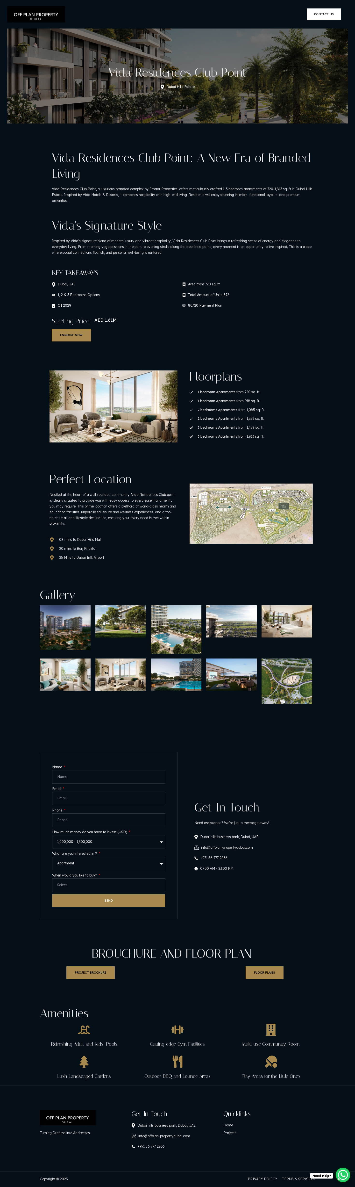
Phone (57, 810)
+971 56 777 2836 (213, 858)
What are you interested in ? (75, 853)
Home (228, 1125)
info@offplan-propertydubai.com (227, 847)
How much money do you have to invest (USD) (90, 832)
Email (57, 789)
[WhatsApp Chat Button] (343, 1175)
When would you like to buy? (75, 875)
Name (57, 767)
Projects (229, 1133)
